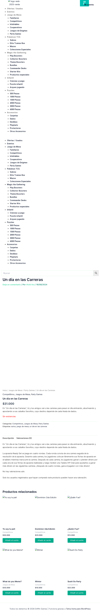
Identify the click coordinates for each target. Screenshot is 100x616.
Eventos (10, 12)
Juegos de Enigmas (18, 31)
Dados (12, 119)
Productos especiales (19, 75)
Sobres (13, 40)
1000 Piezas (15, 97)
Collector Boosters (18, 59)
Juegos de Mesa (15, 390)
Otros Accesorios (18, 131)
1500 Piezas (15, 100)
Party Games (15, 34)
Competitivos (16, 21)
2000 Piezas (15, 103)
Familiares (14, 18)
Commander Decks (18, 68)
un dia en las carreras (38, 426)
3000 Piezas (15, 106)
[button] (50, 137)
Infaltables (14, 24)
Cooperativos (16, 27)
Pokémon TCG (13, 37)
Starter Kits (15, 71)
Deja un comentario (12, 284)
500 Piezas (14, 93)
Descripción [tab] (8, 438)
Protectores (15, 128)
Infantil (10, 78)
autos (13, 426)
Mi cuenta (89, 5)
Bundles (13, 65)
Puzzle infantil (16, 84)
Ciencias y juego (17, 81)
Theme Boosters (17, 62)
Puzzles (10, 90)
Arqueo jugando (17, 87)
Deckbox (13, 122)
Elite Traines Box (17, 43)
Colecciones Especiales (20, 49)
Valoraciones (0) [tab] (24, 438)
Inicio (5, 390)
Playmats (14, 125)
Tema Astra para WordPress (78, 609)
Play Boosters (16, 56)
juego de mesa (23, 426)
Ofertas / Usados (15, 8)
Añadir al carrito (11, 540)
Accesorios (12, 112)
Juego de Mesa (14, 15)
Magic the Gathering (16, 52)
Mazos (13, 46)
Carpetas (14, 115)
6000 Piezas (15, 109)
